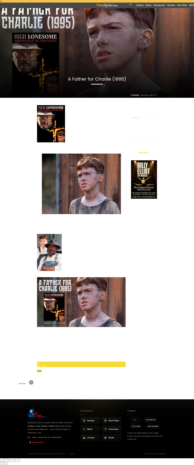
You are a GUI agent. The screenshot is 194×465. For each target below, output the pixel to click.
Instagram (153, 426)
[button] (131, 4)
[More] (151, 106)
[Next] (5, 463)
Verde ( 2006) (24, 387)
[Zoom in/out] (17, 460)
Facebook (150, 420)
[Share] (6, 460)
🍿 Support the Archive (36, 442)
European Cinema (77, 390)
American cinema (103, 392)
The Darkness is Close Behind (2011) (110, 386)
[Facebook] (136, 106)
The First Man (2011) (158, 385)
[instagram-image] (135, 203)
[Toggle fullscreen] (11, 460)
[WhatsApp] (146, 106)
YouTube (136, 426)
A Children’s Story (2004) (134, 385)
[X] (141, 106)
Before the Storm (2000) (82, 385)
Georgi (136, 95)
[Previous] (1, 463)
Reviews (21, 392)
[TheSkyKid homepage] (50, 413)
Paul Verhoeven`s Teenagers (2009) (57, 386)
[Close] (2, 460)
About (72, 454)
